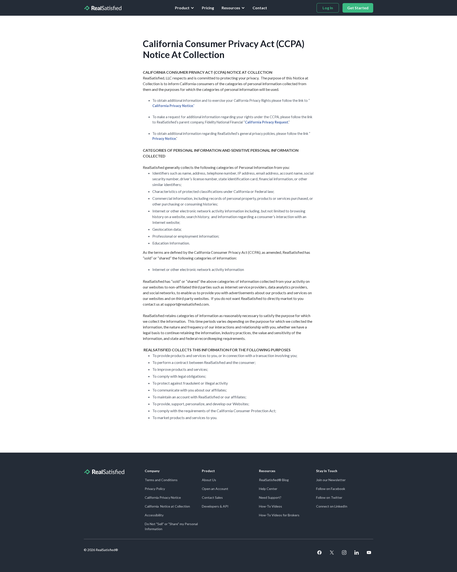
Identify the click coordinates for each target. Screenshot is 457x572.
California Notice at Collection (167, 506)
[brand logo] (102, 8)
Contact (260, 7)
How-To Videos (270, 506)
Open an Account (215, 489)
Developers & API (215, 506)
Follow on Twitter (329, 497)
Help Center (268, 489)
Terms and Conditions (161, 480)
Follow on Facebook (330, 489)
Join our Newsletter (331, 480)
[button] (184, 8)
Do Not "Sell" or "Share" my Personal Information (171, 526)
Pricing (208, 7)
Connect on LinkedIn (331, 506)
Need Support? (270, 497)
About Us (209, 480)
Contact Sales (212, 497)
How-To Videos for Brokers (279, 515)
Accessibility (154, 515)
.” (173, 106)
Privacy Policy (155, 489)
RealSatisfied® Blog (274, 480)
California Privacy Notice (163, 497)
